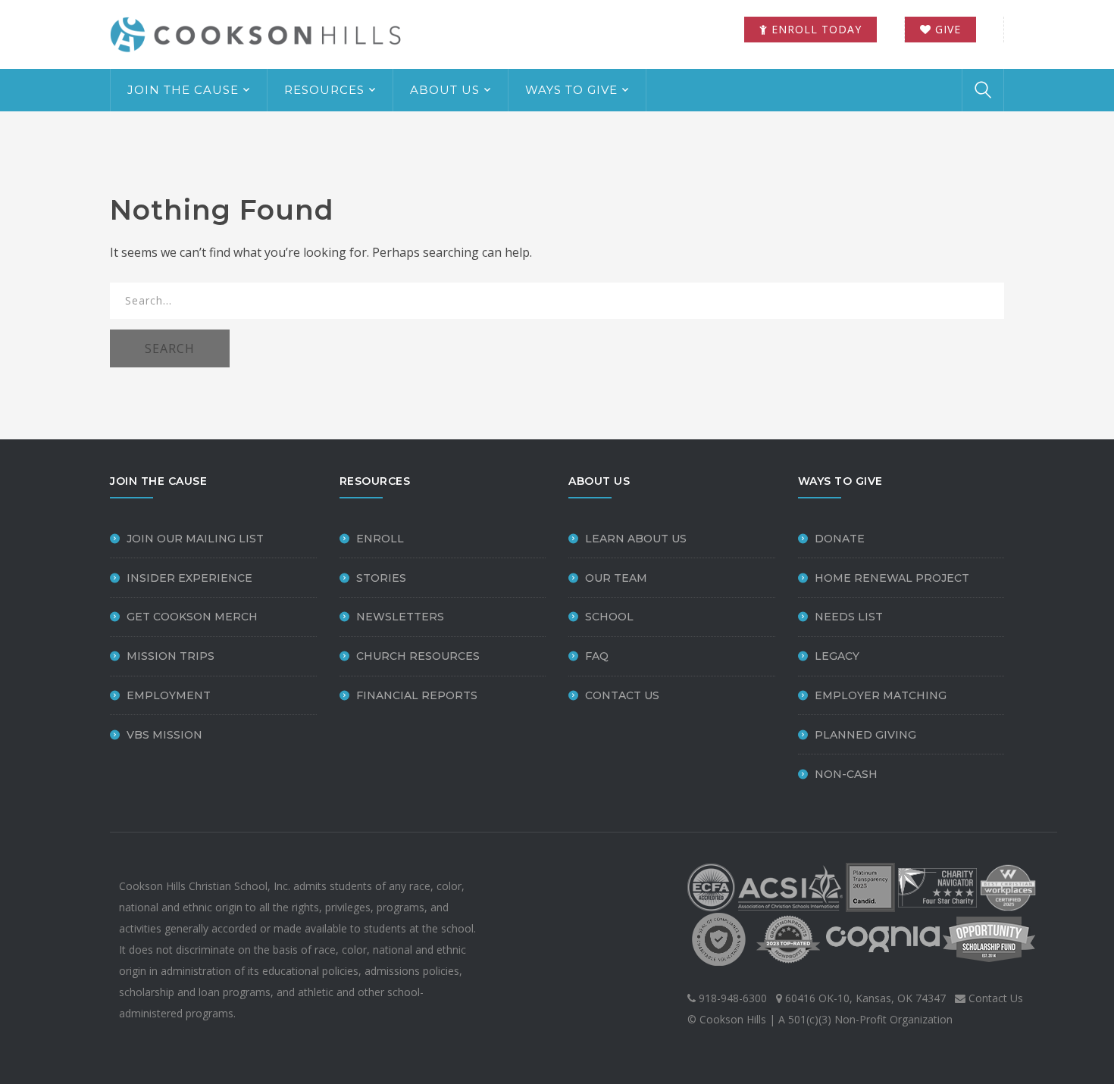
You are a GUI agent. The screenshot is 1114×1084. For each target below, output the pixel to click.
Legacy (837, 656)
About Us (445, 90)
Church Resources (418, 656)
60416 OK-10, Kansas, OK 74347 (864, 998)
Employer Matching (881, 695)
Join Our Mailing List (195, 538)
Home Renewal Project (892, 578)
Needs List (849, 616)
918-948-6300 (731, 998)
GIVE (946, 29)
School (609, 616)
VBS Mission (164, 735)
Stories (381, 578)
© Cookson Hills (726, 1019)
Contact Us (622, 695)
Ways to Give (571, 90)
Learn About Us (636, 538)
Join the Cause (183, 90)
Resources (324, 90)
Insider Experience (189, 578)
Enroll (380, 538)
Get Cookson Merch (192, 616)
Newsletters (400, 616)
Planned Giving (865, 735)
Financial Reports (416, 695)
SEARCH (170, 348)
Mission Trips (170, 656)
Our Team (616, 578)
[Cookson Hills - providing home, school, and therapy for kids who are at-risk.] (261, 33)
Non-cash (846, 774)
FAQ (597, 656)
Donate (840, 538)
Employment (169, 695)
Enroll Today (815, 29)
